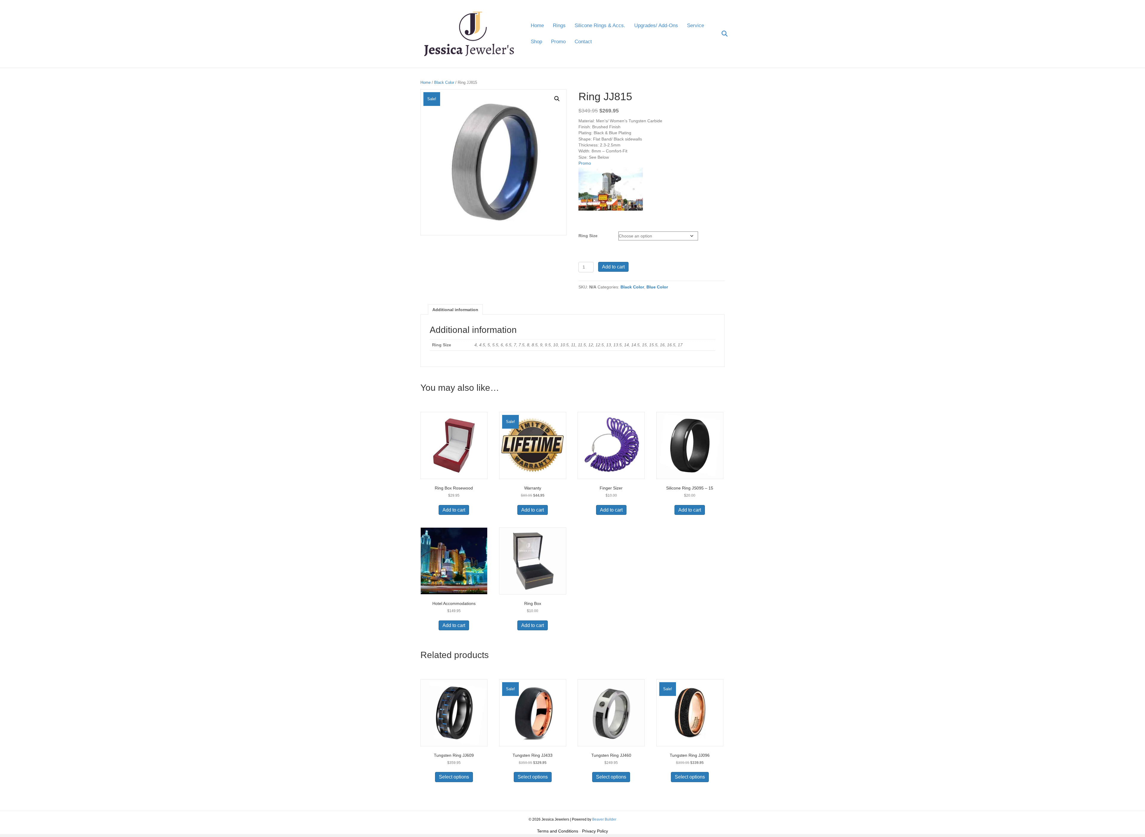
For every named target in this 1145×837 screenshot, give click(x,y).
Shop (536, 41)
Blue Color (657, 287)
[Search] (721, 34)
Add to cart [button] (453, 509)
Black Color (444, 82)
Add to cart (613, 266)
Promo (558, 41)
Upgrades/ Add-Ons (656, 25)
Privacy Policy (595, 831)
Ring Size (588, 235)
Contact (583, 41)
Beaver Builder (604, 819)
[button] (557, 98)
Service (695, 25)
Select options (454, 776)
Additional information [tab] (455, 309)
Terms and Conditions (557, 831)
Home (537, 25)
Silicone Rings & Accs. (600, 25)
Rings (559, 25)
